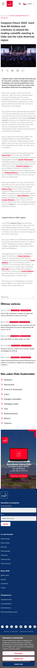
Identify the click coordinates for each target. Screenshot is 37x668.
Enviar (5, 524)
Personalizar (19, 653)
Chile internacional (6, 563)
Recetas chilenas (5, 543)
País (2, 514)
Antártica (8, 379)
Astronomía (9, 384)
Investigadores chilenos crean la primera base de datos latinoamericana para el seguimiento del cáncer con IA (18, 327)
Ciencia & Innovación (13, 389)
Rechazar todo (18, 659)
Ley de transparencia (6, 603)
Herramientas (4, 583)
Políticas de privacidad (26, 631)
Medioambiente (11, 413)
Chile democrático (5, 559)
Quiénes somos (5, 575)
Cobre (6, 394)
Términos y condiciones (11, 631)
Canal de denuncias (6, 608)
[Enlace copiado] (23, 70)
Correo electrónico (6, 506)
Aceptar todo (18, 664)
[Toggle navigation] (3, 3)
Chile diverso (4, 555)
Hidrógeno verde (11, 404)
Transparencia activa (6, 599)
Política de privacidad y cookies (9, 612)
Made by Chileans (5, 538)
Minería (7, 418)
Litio (6, 408)
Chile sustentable (5, 551)
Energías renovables (12, 399)
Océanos (8, 423)
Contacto (3, 587)
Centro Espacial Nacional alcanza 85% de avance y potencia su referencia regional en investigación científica (18, 362)
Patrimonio (4, 547)
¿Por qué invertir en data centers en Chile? (15, 339)
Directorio (3, 579)
